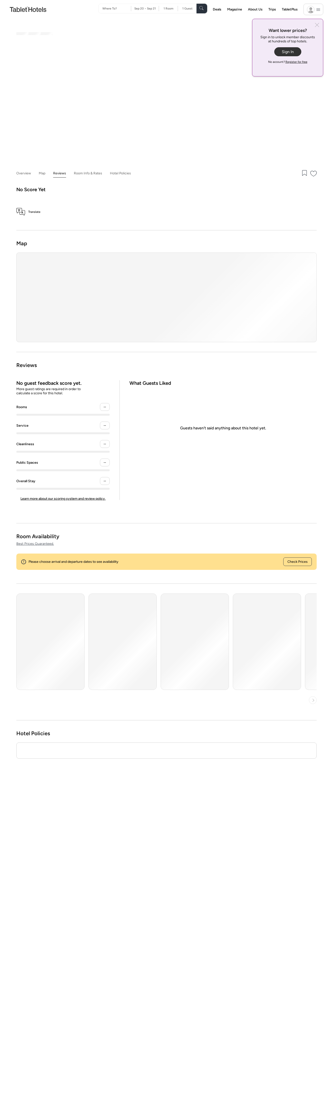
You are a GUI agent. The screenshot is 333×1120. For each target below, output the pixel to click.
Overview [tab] (23, 173)
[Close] (317, 25)
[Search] (202, 8)
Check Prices (297, 562)
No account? (287, 62)
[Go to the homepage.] (28, 9)
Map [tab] (42, 173)
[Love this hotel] (314, 173)
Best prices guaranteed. (35, 544)
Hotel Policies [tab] (120, 173)
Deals (217, 9)
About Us (255, 9)
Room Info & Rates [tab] (88, 173)
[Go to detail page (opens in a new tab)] (50, 641)
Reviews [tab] (59, 173)
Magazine (234, 9)
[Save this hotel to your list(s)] (304, 173)
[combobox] (116, 8)
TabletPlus (290, 9)
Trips (272, 9)
